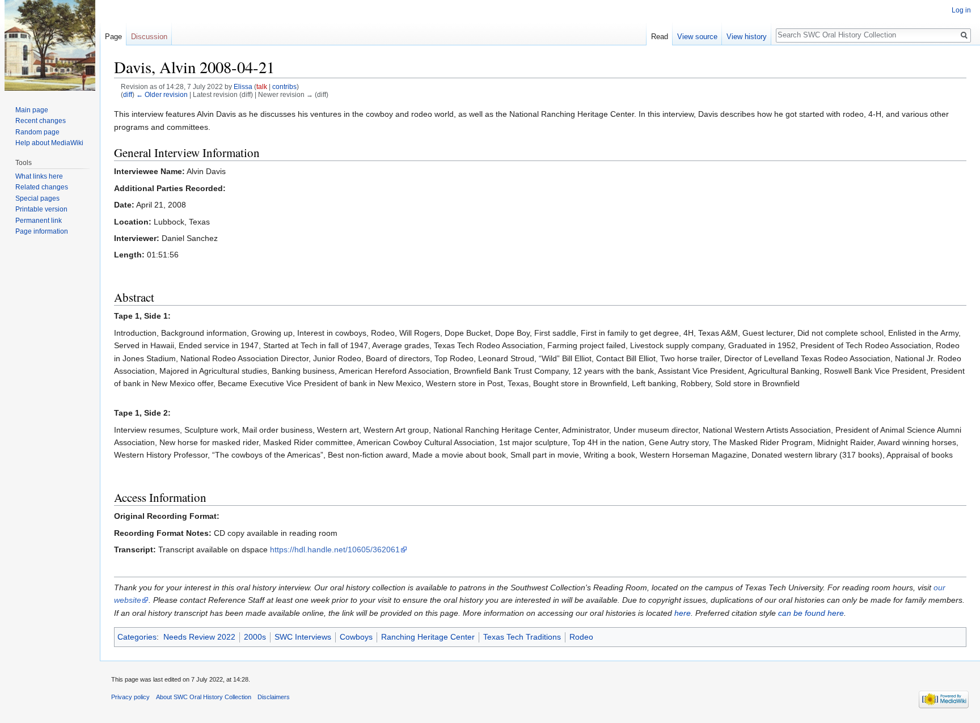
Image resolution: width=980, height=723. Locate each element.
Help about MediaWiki (49, 143)
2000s (255, 636)
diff (127, 94)
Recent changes (40, 121)
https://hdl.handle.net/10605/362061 (335, 549)
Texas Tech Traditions (522, 636)
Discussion (149, 36)
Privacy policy (130, 697)
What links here (39, 176)
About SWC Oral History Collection (203, 697)
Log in (961, 10)
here (682, 613)
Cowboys (356, 636)
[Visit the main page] (50, 45)
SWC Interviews (302, 636)
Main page (31, 110)
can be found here (811, 613)
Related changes (41, 187)
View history (746, 36)
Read (659, 36)
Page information (41, 231)
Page (113, 36)
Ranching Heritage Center (428, 636)
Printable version (41, 209)
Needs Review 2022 (199, 636)
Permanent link (38, 221)
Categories (137, 636)
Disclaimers (273, 697)
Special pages (37, 198)
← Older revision (162, 94)
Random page (37, 132)
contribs (284, 86)
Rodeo (581, 636)
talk (261, 86)
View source (697, 36)
